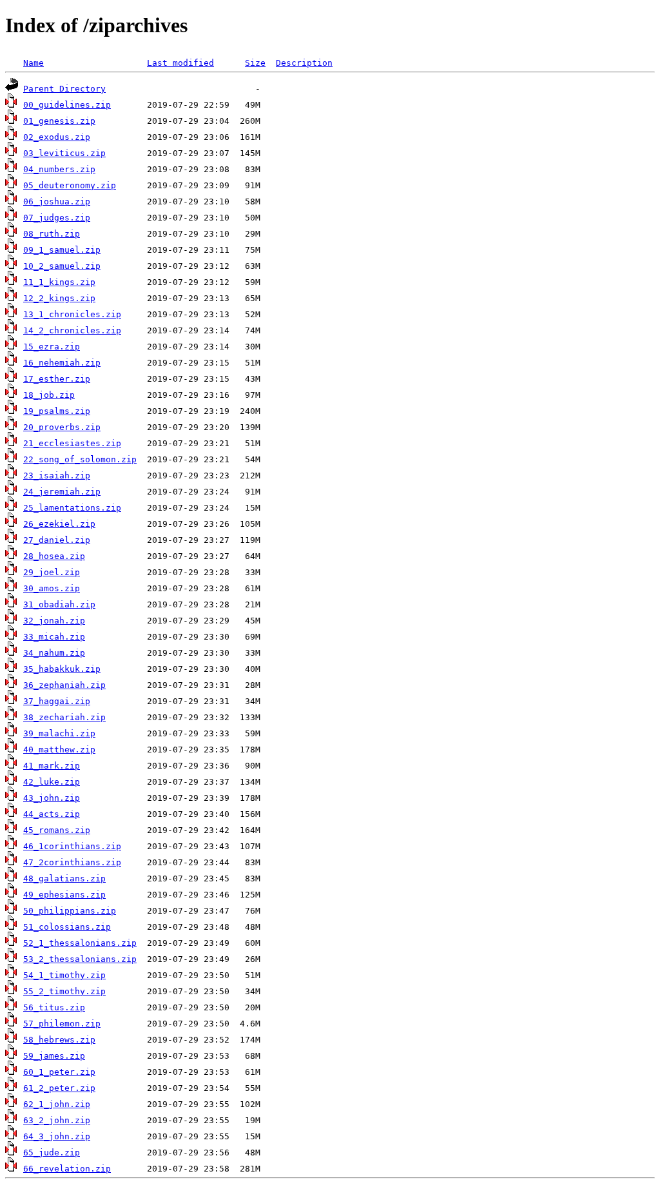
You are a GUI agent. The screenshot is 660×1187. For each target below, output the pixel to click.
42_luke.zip (51, 782)
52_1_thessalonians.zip (80, 943)
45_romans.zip (56, 830)
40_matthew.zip (59, 749)
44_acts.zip (51, 814)
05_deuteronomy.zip (69, 185)
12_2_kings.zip (59, 298)
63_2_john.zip (56, 1120)
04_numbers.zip (59, 169)
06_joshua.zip (56, 201)
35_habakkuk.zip (62, 669)
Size (255, 63)
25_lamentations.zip (72, 508)
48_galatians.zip (64, 878)
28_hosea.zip (54, 556)
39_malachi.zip (59, 733)
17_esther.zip (56, 379)
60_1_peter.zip (59, 1072)
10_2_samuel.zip (62, 266)
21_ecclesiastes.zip (72, 443)
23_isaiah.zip (56, 475)
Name (33, 63)
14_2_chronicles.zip (72, 330)
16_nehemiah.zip (62, 363)
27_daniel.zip (56, 540)
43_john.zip (51, 798)
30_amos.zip (51, 588)
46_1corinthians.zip (72, 846)
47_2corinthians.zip (72, 862)
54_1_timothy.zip (64, 975)
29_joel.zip (51, 572)
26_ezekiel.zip (59, 524)
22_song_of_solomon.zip (80, 459)
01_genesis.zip (59, 121)
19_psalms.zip (56, 411)
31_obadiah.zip (59, 604)
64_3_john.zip (56, 1136)
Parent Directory (64, 88)
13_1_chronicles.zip (72, 314)
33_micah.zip (54, 637)
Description (304, 63)
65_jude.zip (51, 1152)
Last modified (180, 63)
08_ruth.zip (51, 234)
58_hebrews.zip (59, 1040)
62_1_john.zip (56, 1104)
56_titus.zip (54, 1007)
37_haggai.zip (56, 701)
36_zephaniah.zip (64, 685)
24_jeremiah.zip (62, 491)
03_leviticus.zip (64, 153)
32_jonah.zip (54, 620)
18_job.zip (49, 395)
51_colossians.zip (67, 927)
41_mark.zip (51, 765)
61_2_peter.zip (59, 1088)
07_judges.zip (56, 217)
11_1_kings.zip (59, 282)
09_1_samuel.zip (62, 250)
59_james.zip (54, 1056)
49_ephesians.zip (64, 894)
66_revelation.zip (67, 1168)
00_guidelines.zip (67, 105)
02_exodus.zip (56, 137)
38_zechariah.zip (64, 717)
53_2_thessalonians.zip (80, 959)
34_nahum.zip (54, 653)
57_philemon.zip (62, 1023)
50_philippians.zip (69, 911)
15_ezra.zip (51, 346)
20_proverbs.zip (62, 427)
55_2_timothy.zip (64, 991)
